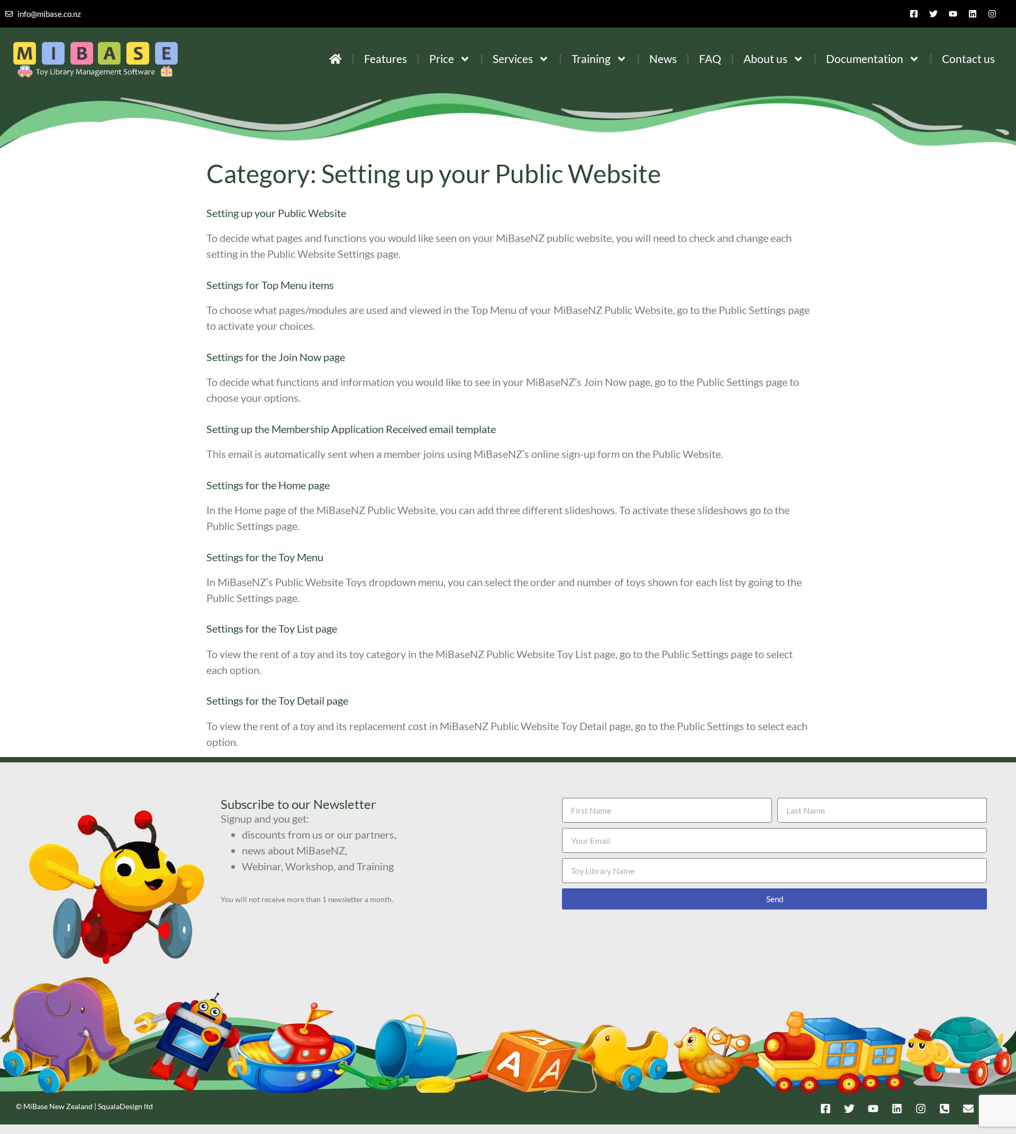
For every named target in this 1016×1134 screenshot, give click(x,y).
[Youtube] (953, 13)
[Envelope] (968, 1108)
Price (441, 58)
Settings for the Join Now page (275, 356)
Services (513, 58)
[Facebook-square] (913, 13)
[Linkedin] (972, 13)
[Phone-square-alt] (944, 1108)
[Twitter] (933, 13)
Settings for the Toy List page (271, 628)
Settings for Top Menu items (270, 284)
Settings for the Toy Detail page (277, 700)
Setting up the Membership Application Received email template (351, 428)
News (663, 58)
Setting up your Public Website (276, 212)
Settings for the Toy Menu (264, 557)
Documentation (864, 58)
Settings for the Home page (268, 485)
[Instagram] (992, 13)
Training (591, 58)
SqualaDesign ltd (125, 1106)
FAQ (710, 58)
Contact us (968, 58)
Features (385, 58)
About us (765, 58)
